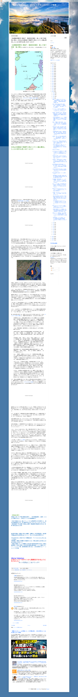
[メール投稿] (21, 568)
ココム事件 (22, 439)
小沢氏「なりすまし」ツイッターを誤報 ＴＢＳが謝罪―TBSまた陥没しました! (59, 193)
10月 (54, 96)
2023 (53, 69)
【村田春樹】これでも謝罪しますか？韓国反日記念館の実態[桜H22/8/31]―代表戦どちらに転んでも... (60, 219)
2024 (53, 68)
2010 (53, 91)
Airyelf (38, 689)
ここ (26, 290)
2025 (53, 66)
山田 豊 (15, 606)
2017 (53, 79)
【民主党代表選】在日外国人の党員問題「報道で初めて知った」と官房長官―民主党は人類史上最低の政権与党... (59, 198)
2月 (53, 232)
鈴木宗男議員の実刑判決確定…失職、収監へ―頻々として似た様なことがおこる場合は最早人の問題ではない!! (59, 166)
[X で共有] (25, 568)
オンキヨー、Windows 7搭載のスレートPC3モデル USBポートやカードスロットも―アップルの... (59, 109)
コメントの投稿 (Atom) (17, 627)
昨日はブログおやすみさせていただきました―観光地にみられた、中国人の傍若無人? (59, 189)
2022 (53, 71)
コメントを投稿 (16, 622)
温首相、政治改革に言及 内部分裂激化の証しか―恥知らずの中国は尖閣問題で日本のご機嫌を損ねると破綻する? (59, 114)
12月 (54, 93)
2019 (53, 76)
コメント (54, 270)
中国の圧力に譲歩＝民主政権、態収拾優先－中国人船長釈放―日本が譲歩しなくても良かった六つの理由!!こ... (59, 128)
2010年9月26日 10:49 (18, 620)
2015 (53, 83)
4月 (53, 229)
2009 (53, 236)
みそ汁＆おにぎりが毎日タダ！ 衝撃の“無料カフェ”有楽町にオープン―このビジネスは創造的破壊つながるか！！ (60, 153)
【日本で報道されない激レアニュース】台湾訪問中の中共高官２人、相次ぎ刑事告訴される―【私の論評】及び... (59, 146)
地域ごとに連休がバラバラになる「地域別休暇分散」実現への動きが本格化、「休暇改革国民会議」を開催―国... (59, 101)
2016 (53, 81)
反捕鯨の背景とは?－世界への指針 (24, 670)
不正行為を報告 (53, 243)
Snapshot (52, 257)
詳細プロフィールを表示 (55, 60)
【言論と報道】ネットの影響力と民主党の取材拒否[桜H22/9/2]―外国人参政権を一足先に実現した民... (59, 210)
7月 (53, 224)
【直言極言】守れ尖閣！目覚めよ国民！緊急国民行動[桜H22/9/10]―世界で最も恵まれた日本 (60, 176)
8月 (53, 222)
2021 (53, 73)
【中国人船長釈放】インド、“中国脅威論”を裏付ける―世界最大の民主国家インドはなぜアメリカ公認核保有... (60, 119)
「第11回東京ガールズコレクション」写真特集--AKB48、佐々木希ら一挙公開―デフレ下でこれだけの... (59, 202)
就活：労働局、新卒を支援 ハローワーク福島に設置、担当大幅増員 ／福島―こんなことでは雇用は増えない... (60, 124)
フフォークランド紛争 (28, 381)
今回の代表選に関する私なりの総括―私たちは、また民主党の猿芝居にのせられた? (59, 170)
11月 (54, 94)
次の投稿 (13, 625)
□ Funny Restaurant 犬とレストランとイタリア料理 (33, 5)
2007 (53, 239)
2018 (53, 78)
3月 (53, 231)
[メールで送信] (23, 568)
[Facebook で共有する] (26, 568)
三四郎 (15, 575)
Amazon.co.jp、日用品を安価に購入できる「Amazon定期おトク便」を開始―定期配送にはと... (60, 142)
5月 (53, 227)
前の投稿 (44, 625)
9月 (53, 98)
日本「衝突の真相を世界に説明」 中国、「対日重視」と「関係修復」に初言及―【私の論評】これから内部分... (59, 106)
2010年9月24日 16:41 (18, 581)
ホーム (29, 625)
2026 (53, 64)
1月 (53, 234)
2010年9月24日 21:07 (18, 602)
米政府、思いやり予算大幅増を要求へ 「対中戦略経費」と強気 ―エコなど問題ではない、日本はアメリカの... (59, 138)
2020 (53, 74)
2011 (53, 89)
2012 (53, 88)
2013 (53, 86)
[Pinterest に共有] (27, 568)
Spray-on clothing (56, 149)
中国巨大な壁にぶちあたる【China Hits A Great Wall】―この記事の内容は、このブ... (60, 156)
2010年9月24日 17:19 (18, 591)
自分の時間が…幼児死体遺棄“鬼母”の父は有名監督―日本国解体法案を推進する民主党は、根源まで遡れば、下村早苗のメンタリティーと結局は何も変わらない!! (31, 662)
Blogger (47, 689)
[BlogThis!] (24, 568)
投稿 (53, 268)
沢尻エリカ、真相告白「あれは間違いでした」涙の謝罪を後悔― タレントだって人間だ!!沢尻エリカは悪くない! (60, 214)
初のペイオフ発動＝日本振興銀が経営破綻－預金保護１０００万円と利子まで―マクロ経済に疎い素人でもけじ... (59, 185)
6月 (53, 226)
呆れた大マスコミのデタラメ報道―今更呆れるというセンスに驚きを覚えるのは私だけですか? (59, 206)
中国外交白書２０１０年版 (23, 200)
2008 (53, 238)
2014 (53, 84)
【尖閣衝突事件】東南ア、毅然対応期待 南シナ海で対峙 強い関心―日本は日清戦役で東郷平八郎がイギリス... (59, 133)
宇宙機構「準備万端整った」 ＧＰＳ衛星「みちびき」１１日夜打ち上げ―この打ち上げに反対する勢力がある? (59, 181)
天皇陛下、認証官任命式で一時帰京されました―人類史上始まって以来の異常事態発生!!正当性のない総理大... (60, 161)
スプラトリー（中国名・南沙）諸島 (30, 98)
